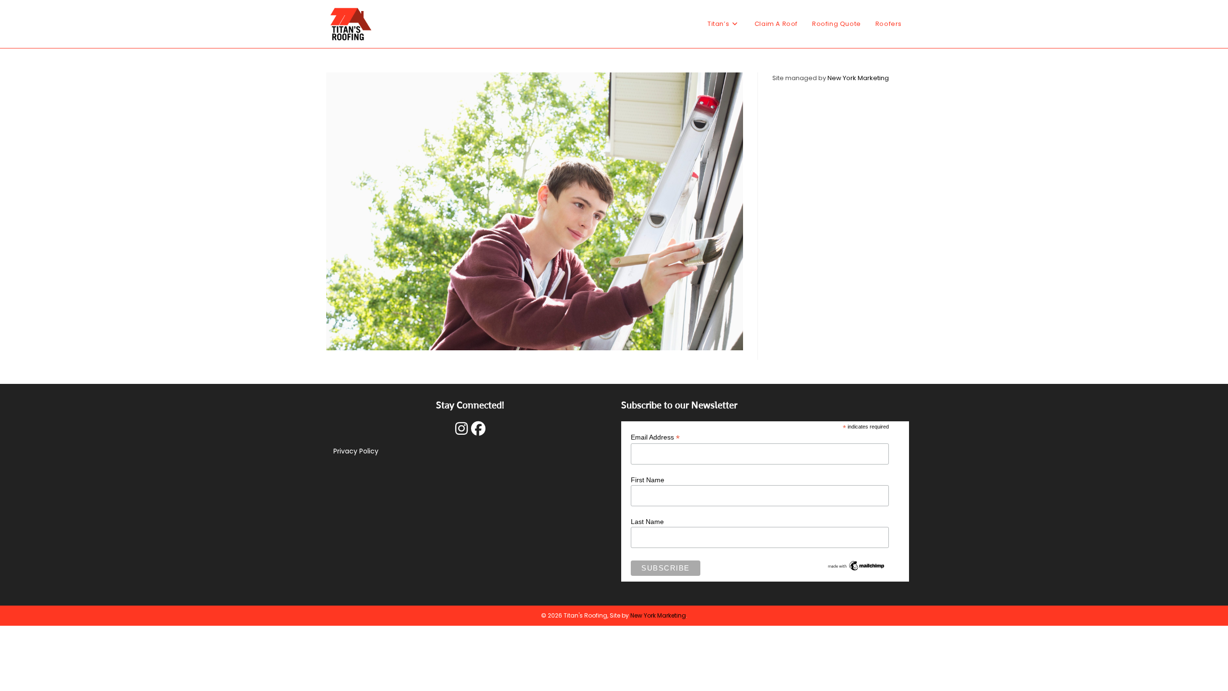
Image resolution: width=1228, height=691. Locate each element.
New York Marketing (858, 78)
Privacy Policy (355, 451)
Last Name (647, 521)
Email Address (655, 437)
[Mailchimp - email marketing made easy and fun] (856, 565)
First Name (647, 480)
